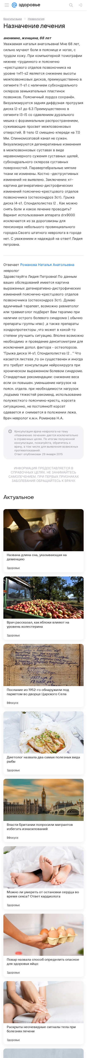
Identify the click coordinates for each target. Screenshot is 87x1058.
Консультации (12, 18)
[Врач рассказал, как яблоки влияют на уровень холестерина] (43, 608)
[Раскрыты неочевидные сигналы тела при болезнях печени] (43, 1012)
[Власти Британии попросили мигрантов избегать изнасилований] (43, 810)
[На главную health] (28, 5)
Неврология (36, 18)
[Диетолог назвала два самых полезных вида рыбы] (43, 743)
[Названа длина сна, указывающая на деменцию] (43, 540)
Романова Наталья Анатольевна (47, 265)
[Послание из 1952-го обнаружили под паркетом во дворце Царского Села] (43, 675)
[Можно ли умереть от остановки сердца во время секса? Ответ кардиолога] (43, 877)
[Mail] (14, 5)
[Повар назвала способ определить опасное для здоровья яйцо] (43, 945)
